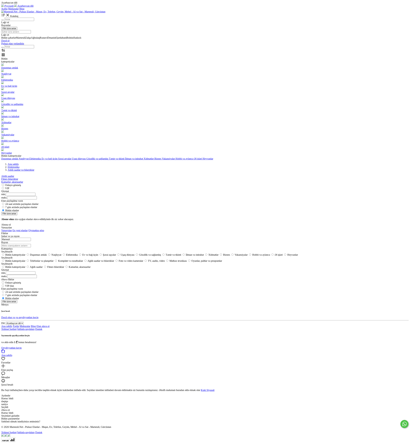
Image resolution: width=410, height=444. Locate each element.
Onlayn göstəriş (13, 185)
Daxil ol (5, 40)
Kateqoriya (6, 248)
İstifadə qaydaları (26, 329)
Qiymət (5, 269)
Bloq (21, 8)
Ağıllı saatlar (7, 176)
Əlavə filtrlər (7, 279)
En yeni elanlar (20, 230)
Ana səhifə (6, 326)
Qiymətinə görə (36, 230)
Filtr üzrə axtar (9, 28)
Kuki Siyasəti (207, 390)
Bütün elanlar (12, 210)
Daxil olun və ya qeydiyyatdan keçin (19, 317)
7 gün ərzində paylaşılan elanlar (21, 207)
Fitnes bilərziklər (9, 179)
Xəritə (4, 8)
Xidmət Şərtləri (9, 329)
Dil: (3, 323)
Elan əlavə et (43, 326)
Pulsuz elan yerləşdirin (12, 43)
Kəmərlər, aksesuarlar (12, 182)
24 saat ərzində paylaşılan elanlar (21, 204)
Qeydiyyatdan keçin (11, 347)
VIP (7, 188)
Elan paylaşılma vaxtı (12, 288)
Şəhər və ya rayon (10, 236)
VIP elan (9, 285)
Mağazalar (13, 8)
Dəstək (38, 329)
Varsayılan (6, 230)
